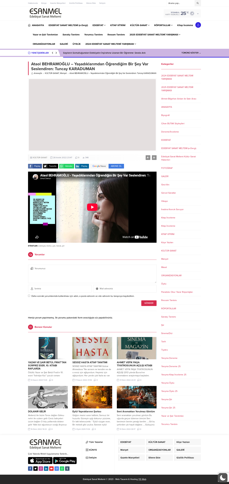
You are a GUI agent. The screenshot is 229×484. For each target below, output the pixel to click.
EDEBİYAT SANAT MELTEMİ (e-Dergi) (178, 148)
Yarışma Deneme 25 (171, 366)
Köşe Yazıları (167, 242)
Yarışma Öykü (167, 383)
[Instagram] (41, 468)
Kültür (49, 246)
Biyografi (165, 115)
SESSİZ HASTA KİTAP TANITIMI (89, 362)
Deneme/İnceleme (170, 131)
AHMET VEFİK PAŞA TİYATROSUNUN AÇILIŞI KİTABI (134, 364)
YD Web (142, 479)
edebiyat (42, 246)
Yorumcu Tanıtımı (169, 424)
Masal (164, 267)
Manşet (63, 73)
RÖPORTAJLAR (168, 308)
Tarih (163, 341)
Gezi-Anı (165, 184)
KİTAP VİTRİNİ (167, 234)
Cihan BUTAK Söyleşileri (172, 123)
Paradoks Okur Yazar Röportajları (177, 292)
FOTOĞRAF (167, 168)
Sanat (58, 246)
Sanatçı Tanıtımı (168, 316)
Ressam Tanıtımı (169, 300)
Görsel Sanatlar (168, 193)
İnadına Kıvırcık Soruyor (172, 209)
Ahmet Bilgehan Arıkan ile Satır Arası (178, 98)
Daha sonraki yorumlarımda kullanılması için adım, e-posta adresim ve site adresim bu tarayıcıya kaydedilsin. (82, 296)
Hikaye (164, 201)
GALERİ (164, 176)
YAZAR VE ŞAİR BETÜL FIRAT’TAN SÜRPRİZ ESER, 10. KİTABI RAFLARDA (47, 365)
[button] (222, 477)
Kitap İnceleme (168, 217)
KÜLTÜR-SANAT (52, 73)
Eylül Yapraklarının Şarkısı (86, 411)
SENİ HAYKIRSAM (72, 52)
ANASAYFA (166, 107)
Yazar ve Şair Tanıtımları (172, 416)
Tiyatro (164, 350)
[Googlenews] (57, 468)
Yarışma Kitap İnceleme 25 (173, 374)
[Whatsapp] (62, 468)
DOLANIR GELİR (37, 411)
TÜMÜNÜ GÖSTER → (191, 53)
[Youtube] (51, 468)
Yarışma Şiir (166, 399)
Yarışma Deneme (169, 358)
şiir (63, 246)
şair (53, 246)
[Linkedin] (46, 468)
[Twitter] (35, 468)
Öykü (163, 283)
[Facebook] (30, 468)
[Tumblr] (67, 468)
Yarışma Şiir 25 (168, 407)
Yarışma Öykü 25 (169, 391)
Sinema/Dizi (166, 333)
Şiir (162, 325)
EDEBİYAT (166, 140)
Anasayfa (38, 73)
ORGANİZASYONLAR (171, 275)
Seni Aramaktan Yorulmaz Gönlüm (136, 411)
